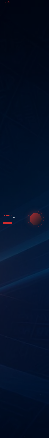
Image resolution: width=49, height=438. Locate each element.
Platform (34, 1)
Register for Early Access (7, 222)
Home (28, 1)
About (31, 1)
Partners (42, 1)
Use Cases (38, 1)
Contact (45, 1)
